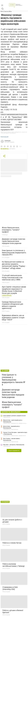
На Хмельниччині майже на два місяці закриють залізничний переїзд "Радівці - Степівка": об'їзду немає (14, 265)
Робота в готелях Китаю (11, 543)
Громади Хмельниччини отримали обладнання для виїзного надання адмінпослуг (12, 305)
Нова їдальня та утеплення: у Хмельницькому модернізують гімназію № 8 (14, 252)
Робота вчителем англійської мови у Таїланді (13, 565)
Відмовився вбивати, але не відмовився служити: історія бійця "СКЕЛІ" (13, 317)
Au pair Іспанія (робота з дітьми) (12, 521)
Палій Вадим (7, 140)
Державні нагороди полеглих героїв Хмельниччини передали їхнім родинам (13, 241)
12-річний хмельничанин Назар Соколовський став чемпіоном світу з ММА (12, 277)
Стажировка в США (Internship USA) (10, 588)
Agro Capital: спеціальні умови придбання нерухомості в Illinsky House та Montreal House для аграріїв (14, 290)
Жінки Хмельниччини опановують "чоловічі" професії (11, 230)
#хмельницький (4, 137)
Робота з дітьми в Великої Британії (12, 611)
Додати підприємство (14, 450)
